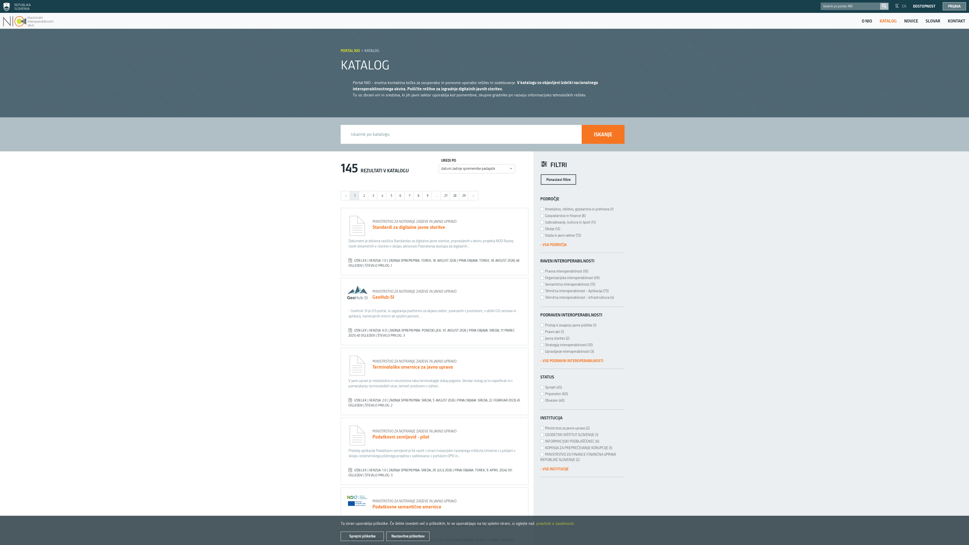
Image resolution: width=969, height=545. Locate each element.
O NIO (867, 20)
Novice (911, 20)
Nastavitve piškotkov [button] (408, 536)
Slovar (933, 20)
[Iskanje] (884, 6)
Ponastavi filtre (558, 179)
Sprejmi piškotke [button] (362, 536)
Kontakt (956, 20)
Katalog (888, 20)
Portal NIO (350, 50)
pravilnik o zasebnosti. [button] (555, 523)
